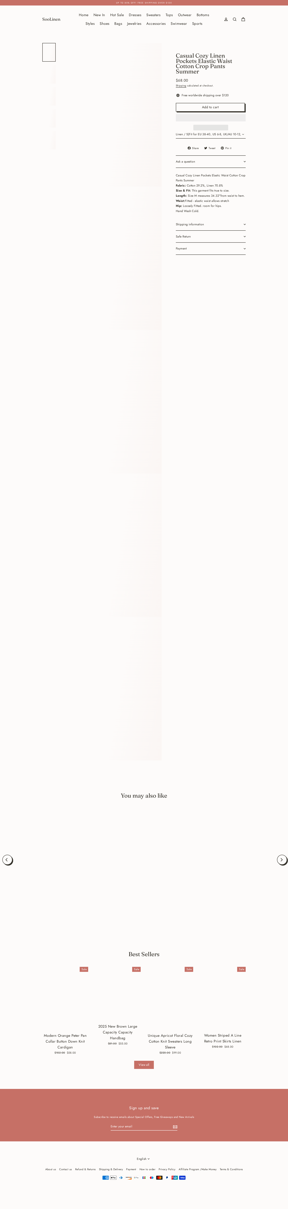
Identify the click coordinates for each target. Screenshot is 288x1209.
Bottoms (203, 14)
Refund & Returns (85, 1169)
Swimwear (179, 23)
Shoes (104, 23)
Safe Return (183, 236)
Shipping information (190, 224)
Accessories (156, 23)
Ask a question (185, 161)
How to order (147, 1169)
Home (83, 14)
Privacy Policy (167, 1169)
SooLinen (51, 19)
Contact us (65, 1169)
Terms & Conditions (231, 1169)
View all (144, 1065)
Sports (197, 23)
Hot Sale (117, 14)
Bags (118, 23)
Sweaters (153, 14)
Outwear (185, 14)
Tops (169, 14)
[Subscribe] (174, 1127)
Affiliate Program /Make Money (197, 1169)
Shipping (181, 85)
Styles (90, 23)
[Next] (282, 860)
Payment (181, 248)
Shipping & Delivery (111, 1169)
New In (99, 14)
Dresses (135, 14)
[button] (211, 117)
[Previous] (7, 860)
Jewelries (134, 23)
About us (50, 1169)
